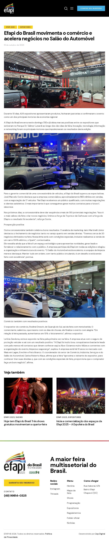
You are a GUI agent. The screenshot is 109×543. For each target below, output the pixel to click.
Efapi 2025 (10, 27)
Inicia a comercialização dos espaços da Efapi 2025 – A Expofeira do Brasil (79, 423)
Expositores (25, 27)
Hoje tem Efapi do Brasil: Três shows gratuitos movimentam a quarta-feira (25, 423)
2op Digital (100, 534)
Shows (19, 417)
